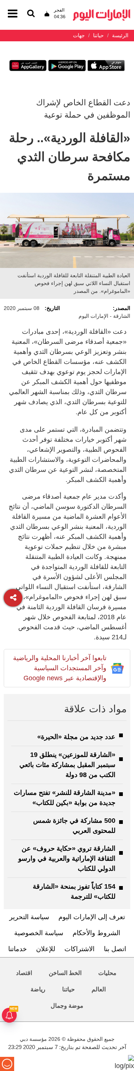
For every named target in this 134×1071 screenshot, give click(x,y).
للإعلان (45, 949)
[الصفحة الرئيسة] (101, 11)
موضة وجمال (67, 1006)
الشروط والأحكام (96, 933)
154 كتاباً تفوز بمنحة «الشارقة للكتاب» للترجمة (74, 891)
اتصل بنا (115, 949)
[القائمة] (30, 14)
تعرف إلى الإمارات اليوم (91, 917)
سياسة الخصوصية (38, 933)
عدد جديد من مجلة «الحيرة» (76, 737)
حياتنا (68, 989)
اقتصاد (24, 973)
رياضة (38, 989)
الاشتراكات (79, 949)
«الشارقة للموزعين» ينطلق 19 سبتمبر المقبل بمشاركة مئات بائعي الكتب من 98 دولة (67, 765)
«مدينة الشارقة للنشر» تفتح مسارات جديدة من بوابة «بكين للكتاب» (64, 797)
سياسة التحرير (29, 917)
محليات (107, 973)
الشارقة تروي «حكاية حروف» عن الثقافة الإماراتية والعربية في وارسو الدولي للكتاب (66, 858)
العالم (99, 989)
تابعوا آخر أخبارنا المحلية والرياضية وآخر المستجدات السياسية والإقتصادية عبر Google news (59, 668)
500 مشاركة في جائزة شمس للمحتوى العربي (74, 825)
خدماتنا (17, 949)
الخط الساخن (65, 973)
